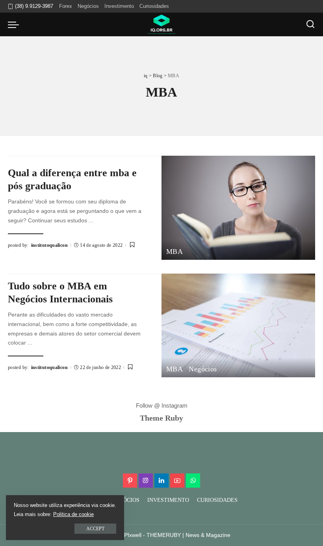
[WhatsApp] (193, 480)
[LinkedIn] (161, 480)
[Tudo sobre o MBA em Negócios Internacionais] (238, 325)
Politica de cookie (73, 514)
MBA (174, 251)
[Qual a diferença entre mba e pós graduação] (238, 207)
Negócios (203, 369)
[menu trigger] (15, 24)
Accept (95, 528)
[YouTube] (177, 480)
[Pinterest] (130, 480)
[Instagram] (146, 480)
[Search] (310, 24)
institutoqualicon (49, 245)
